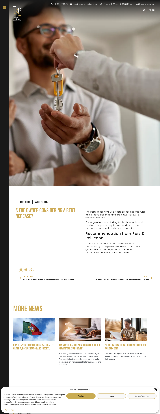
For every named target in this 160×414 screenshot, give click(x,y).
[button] (155, 390)
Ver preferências (142, 396)
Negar (111, 396)
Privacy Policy (10, 410)
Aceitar (81, 396)
